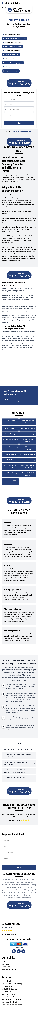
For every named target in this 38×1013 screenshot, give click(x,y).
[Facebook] (23, 951)
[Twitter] (19, 951)
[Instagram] (14, 951)
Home (8, 131)
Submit (19, 123)
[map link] (3, 3)
